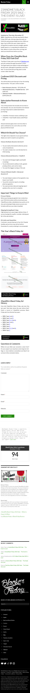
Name (3, 394)
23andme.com (25, 61)
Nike (4, 635)
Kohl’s (5, 632)
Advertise (3, 672)
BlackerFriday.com (16, 18)
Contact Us (8, 672)
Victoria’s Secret (7, 646)
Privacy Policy (19, 673)
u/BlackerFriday (7, 516)
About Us (25, 670)
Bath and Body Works (9, 620)
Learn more (13, 439)
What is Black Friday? (17, 672)
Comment (3, 373)
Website (3, 408)
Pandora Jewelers (8, 638)
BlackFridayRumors (19, 516)
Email (3, 401)
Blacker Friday (5, 2)
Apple (4, 617)
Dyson (5, 626)
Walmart (5, 649)
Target (5, 643)
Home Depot (6, 629)
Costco (5, 623)
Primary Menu (28, 2)
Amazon (5, 614)
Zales (4, 652)
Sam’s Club (6, 641)
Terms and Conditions (10, 673)
